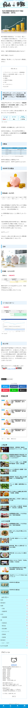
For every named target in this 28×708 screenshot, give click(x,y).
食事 (14, 605)
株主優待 (14, 628)
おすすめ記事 (14, 646)
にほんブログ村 (11, 368)
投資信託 (4, 379)
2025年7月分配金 (8, 80)
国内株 (14, 634)
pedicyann (14, 665)
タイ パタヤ (14, 643)
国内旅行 (14, 603)
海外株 (14, 637)
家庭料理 (14, 611)
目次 (12, 68)
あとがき (6, 86)
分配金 (5, 78)
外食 (14, 608)
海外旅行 (14, 640)
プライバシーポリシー (14, 704)
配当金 (14, 625)
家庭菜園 (14, 617)
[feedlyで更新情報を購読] (13, 696)
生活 (14, 614)
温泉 (14, 600)
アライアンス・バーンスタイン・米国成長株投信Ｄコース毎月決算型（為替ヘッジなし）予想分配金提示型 (13, 74)
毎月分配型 (10, 379)
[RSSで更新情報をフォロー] (15, 696)
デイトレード (14, 631)
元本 (5, 82)
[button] (25, 354)
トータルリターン (8, 84)
